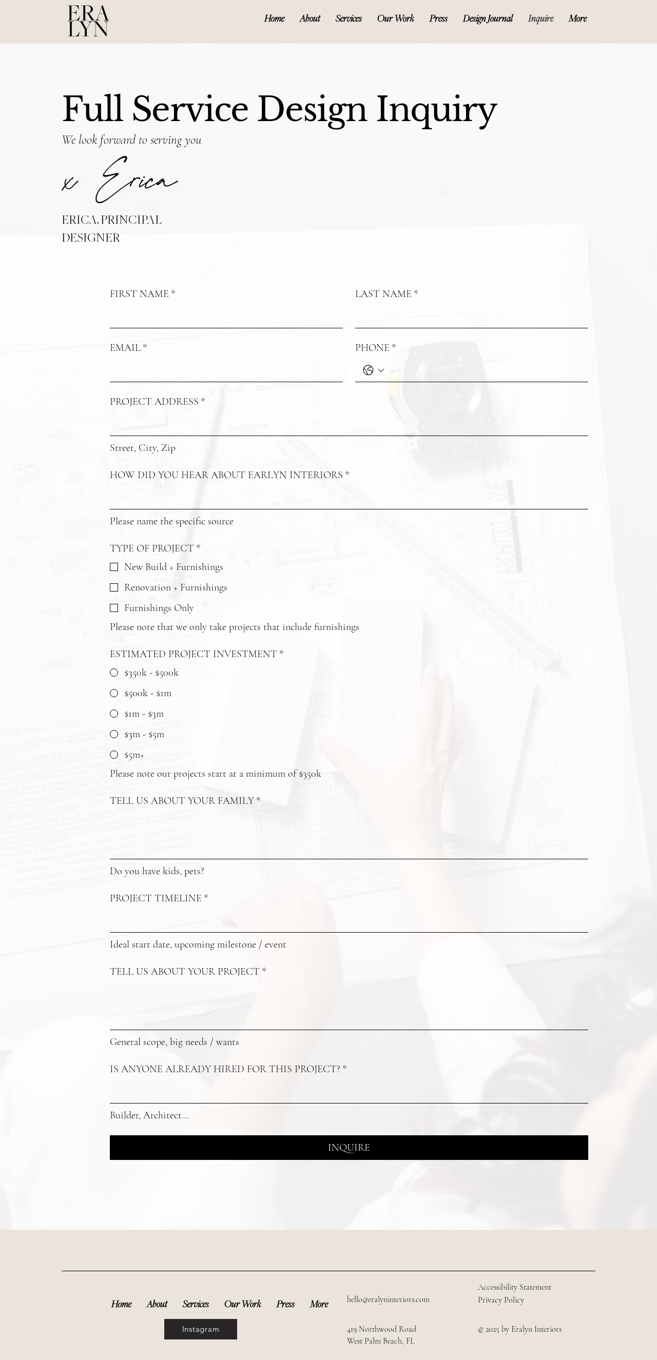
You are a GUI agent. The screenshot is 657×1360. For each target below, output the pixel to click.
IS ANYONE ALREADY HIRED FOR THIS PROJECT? (228, 1069)
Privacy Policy (501, 1300)
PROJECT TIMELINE (159, 898)
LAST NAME (386, 294)
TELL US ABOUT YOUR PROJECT (188, 971)
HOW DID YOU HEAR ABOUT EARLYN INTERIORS (230, 475)
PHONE (375, 348)
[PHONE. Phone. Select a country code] (373, 370)
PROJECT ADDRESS (157, 402)
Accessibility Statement (514, 1287)
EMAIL (128, 348)
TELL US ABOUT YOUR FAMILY (185, 801)
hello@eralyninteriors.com (388, 1299)
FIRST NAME (143, 294)
